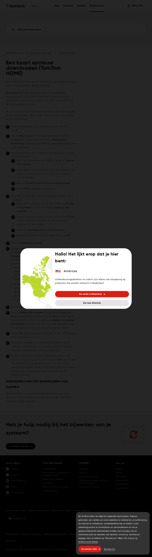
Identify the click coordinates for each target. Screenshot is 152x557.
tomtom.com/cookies (88, 541)
